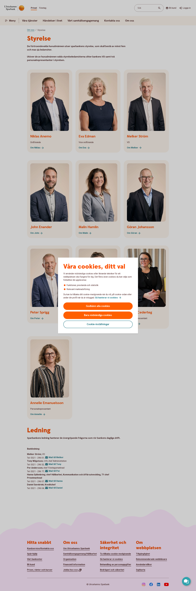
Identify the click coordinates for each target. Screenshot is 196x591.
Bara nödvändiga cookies (98, 315)
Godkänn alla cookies (98, 306)
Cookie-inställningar (98, 324)
